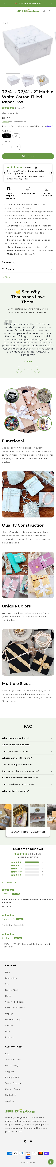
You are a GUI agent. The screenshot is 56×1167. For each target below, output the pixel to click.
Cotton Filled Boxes (14, 1002)
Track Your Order (13, 1059)
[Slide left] (3, 81)
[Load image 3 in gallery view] (42, 80)
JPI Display (31, 1162)
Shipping (5, 122)
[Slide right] (53, 81)
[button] (5, 11)
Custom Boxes (12, 1089)
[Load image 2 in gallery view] (28, 80)
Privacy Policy (12, 1077)
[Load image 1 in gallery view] (13, 80)
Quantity (6, 142)
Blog (7, 1031)
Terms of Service (13, 1083)
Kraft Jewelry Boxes (14, 1008)
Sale (7, 984)
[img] (8, 890)
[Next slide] (37, 370)
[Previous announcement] (5, 3)
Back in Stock (12, 990)
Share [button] (8, 277)
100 (6, 136)
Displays (9, 1013)
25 (16, 136)
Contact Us (10, 1095)
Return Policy (12, 1065)
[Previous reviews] (4, 173)
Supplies (9, 1025)
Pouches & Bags (13, 1019)
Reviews (9, 1037)
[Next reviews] (52, 173)
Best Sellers (11, 978)
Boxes (8, 996)
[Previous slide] (19, 370)
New (7, 972)
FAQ (7, 1054)
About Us (9, 1101)
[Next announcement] (51, 3)
